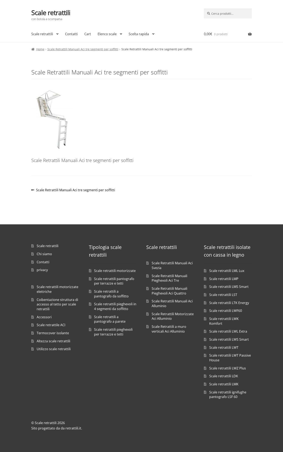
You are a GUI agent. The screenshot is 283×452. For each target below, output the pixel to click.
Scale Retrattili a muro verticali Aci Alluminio (169, 329)
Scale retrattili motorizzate (115, 270)
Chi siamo (44, 254)
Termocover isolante (53, 333)
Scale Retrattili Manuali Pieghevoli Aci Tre (169, 278)
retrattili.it (73, 428)
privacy (42, 270)
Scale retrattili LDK (223, 376)
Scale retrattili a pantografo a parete (110, 319)
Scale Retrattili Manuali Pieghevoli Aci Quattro (169, 291)
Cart (87, 34)
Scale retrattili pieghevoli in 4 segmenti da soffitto (115, 306)
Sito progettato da (45, 428)
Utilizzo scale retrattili (54, 349)
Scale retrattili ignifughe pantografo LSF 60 (227, 394)
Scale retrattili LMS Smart (229, 286)
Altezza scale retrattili (53, 341)
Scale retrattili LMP (223, 278)
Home (40, 49)
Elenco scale (107, 34)
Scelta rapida (139, 34)
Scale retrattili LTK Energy (229, 303)
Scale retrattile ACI (51, 325)
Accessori (44, 317)
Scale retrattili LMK (223, 384)
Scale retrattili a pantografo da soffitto (111, 293)
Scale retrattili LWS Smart (229, 339)
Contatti (71, 34)
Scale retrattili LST (223, 294)
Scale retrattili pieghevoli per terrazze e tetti (113, 332)
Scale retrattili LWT (223, 347)
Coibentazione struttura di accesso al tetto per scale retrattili (57, 304)
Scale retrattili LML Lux (226, 270)
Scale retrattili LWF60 (225, 310)
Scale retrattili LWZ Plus (227, 368)
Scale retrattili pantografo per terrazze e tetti (114, 281)
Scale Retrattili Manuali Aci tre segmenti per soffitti (82, 49)
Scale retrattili (50, 12)
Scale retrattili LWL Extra (228, 331)
